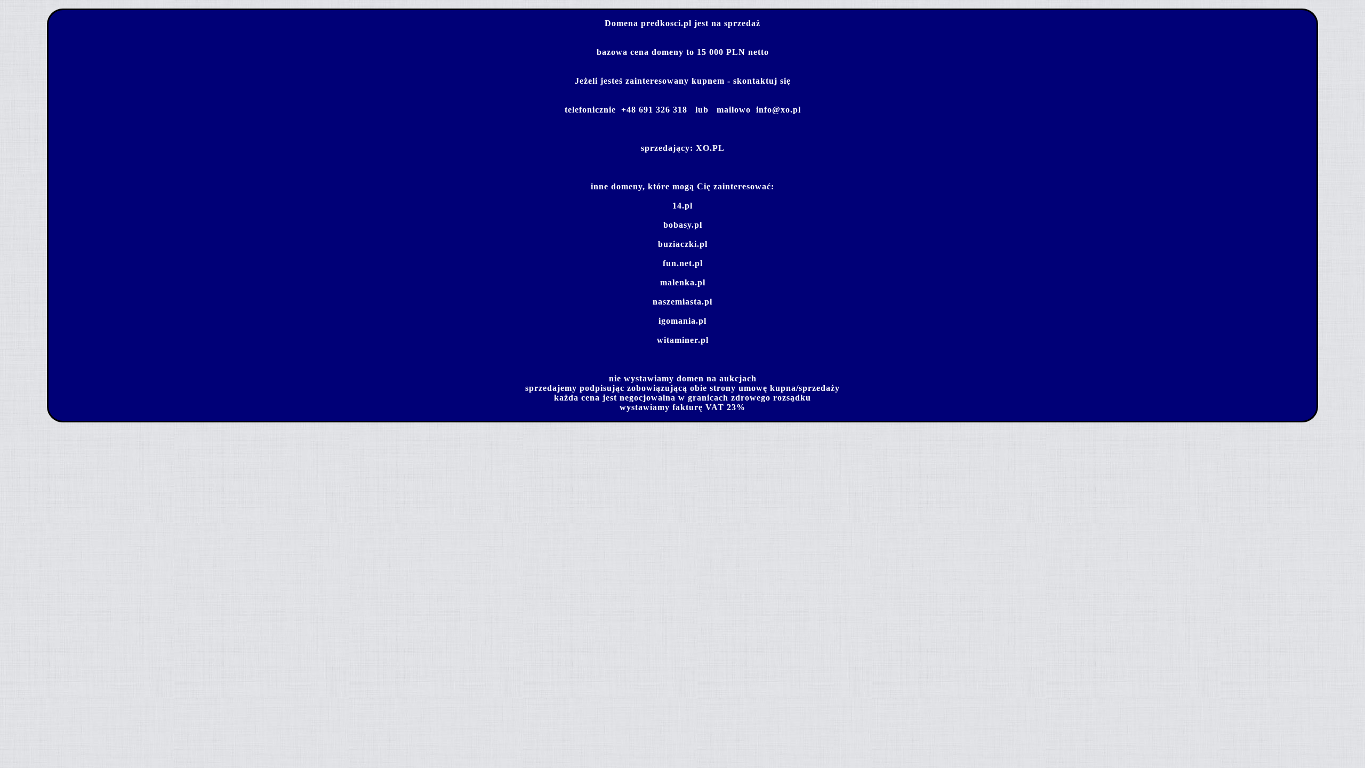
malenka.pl (682, 282)
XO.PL (710, 148)
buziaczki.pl (683, 244)
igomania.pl (682, 320)
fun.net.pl (683, 263)
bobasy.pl (682, 224)
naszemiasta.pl (682, 301)
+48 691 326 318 (654, 109)
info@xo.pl (778, 109)
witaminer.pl (683, 340)
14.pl (682, 205)
